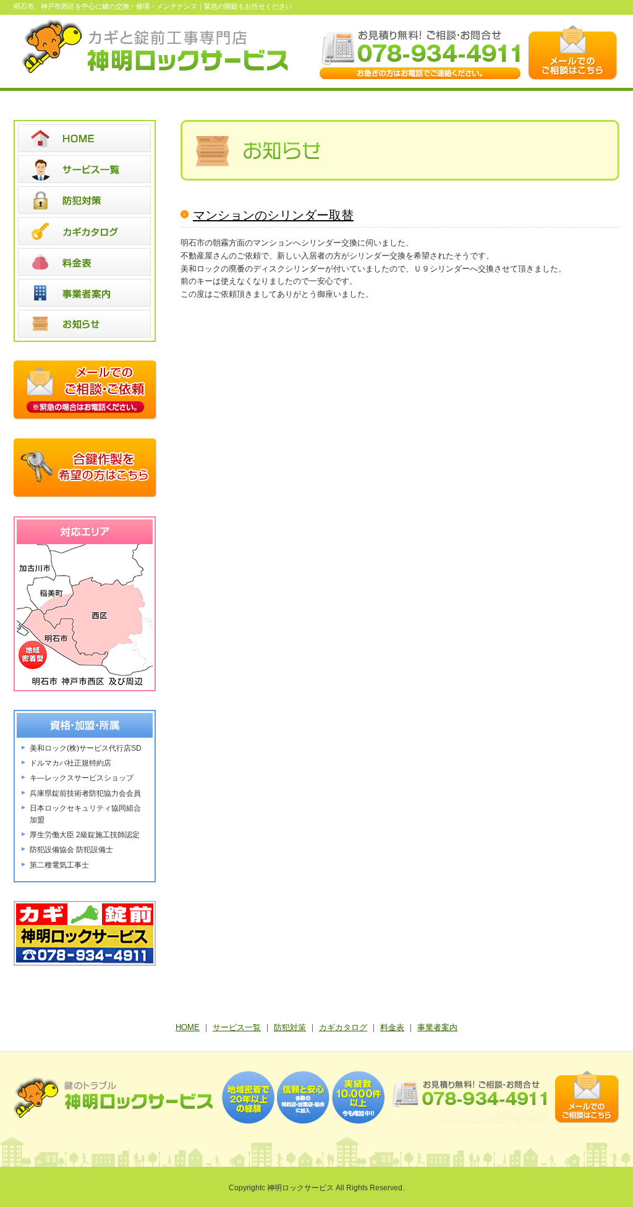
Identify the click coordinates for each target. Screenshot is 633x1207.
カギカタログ (343, 1027)
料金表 (392, 1027)
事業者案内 (437, 1027)
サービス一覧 (237, 1027)
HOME (188, 1027)
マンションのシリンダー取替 (273, 215)
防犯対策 (290, 1027)
